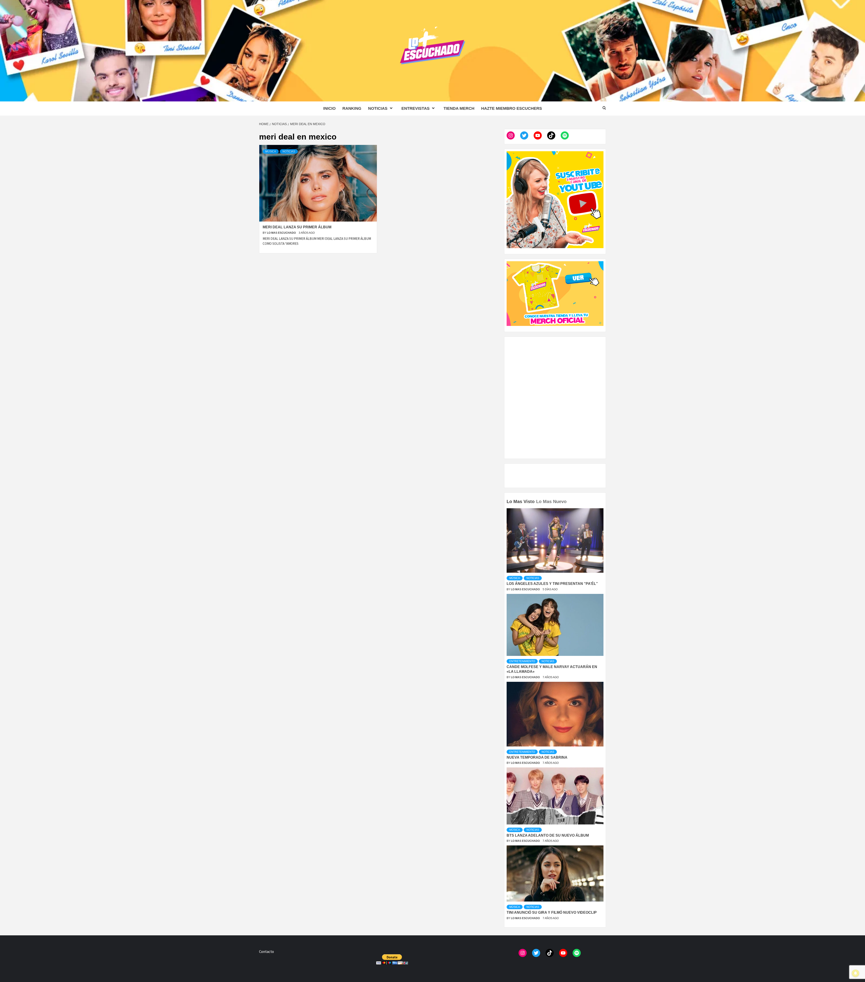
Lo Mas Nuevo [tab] (551, 501)
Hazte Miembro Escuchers (511, 108)
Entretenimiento (522, 661)
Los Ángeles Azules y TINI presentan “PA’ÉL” (552, 584)
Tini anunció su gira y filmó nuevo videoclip (552, 912)
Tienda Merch (459, 108)
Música (270, 151)
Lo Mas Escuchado (281, 232)
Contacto (266, 951)
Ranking (351, 108)
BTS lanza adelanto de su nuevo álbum (548, 835)
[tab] (568, 498)
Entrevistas (415, 108)
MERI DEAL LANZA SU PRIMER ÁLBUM (297, 227)
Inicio (329, 108)
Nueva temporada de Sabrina (537, 757)
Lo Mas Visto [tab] (521, 501)
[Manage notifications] (855, 973)
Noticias (377, 108)
